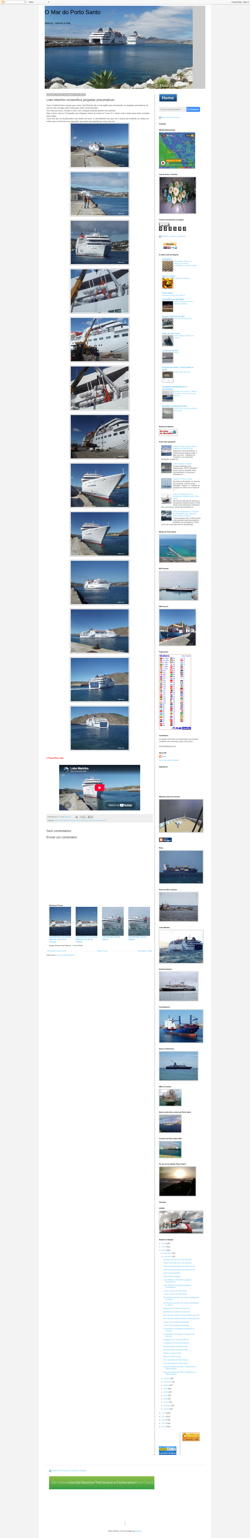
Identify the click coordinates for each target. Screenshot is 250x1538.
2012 (164, 1423)
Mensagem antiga (145, 951)
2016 (164, 1250)
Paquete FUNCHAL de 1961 (173, 316)
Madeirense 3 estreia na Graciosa (176, 1308)
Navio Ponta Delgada (171, 1273)
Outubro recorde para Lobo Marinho (177, 1260)
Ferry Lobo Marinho (62, 820)
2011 (164, 1427)
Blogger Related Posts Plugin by (60, 945)
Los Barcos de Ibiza (170, 351)
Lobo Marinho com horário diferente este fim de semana (60, 939)
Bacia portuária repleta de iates (175, 1346)
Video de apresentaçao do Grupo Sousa (179, 1266)
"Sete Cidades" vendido (182, 464)
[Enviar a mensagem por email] (81, 816)
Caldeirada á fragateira (182, 278)
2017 (164, 1247)
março (166, 1402)
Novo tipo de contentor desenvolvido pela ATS (181, 1315)
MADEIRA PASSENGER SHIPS (174, 406)
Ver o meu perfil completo (169, 760)
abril (166, 1399)
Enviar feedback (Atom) (65, 955)
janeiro (167, 1409)
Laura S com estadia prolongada (176, 1322)
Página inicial (102, 951)
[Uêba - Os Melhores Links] (191, 1441)
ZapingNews (167, 259)
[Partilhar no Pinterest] (92, 816)
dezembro (168, 1253)
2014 (164, 1417)
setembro (167, 1382)
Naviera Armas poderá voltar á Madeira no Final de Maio (185, 447)
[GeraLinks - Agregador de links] (167, 1454)
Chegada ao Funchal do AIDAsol (176, 1340)
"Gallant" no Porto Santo (182, 479)
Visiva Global (167, 293)
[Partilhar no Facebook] (89, 816)
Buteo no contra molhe (172, 1353)
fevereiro (167, 1406)
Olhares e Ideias (168, 276)
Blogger (138, 1531)
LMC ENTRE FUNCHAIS (183, 318)
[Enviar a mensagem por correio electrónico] (76, 817)
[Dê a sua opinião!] (83, 816)
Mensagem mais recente (57, 951)
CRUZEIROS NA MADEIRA (173, 299)
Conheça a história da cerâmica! (173, 295)
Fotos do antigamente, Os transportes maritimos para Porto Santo (186, 496)
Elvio (164, 756)
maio (166, 1395)
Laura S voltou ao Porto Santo (175, 1291)
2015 (164, 1413)
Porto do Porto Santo (77, 820)
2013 (164, 1420)
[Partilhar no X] (86, 816)
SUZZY (176, 353)
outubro (167, 1379)
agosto (166, 1385)
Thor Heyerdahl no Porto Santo (175, 1360)
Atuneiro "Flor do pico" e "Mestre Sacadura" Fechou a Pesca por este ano (185, 393)
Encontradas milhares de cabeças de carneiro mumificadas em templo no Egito (185, 263)
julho (166, 1389)
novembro (168, 1257)
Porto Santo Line (100, 820)
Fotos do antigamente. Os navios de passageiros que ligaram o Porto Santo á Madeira (186, 514)
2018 (164, 1244)
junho (166, 1392)
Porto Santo (89, 820)
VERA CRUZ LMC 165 (182, 372)
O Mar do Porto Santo (73, 12)
